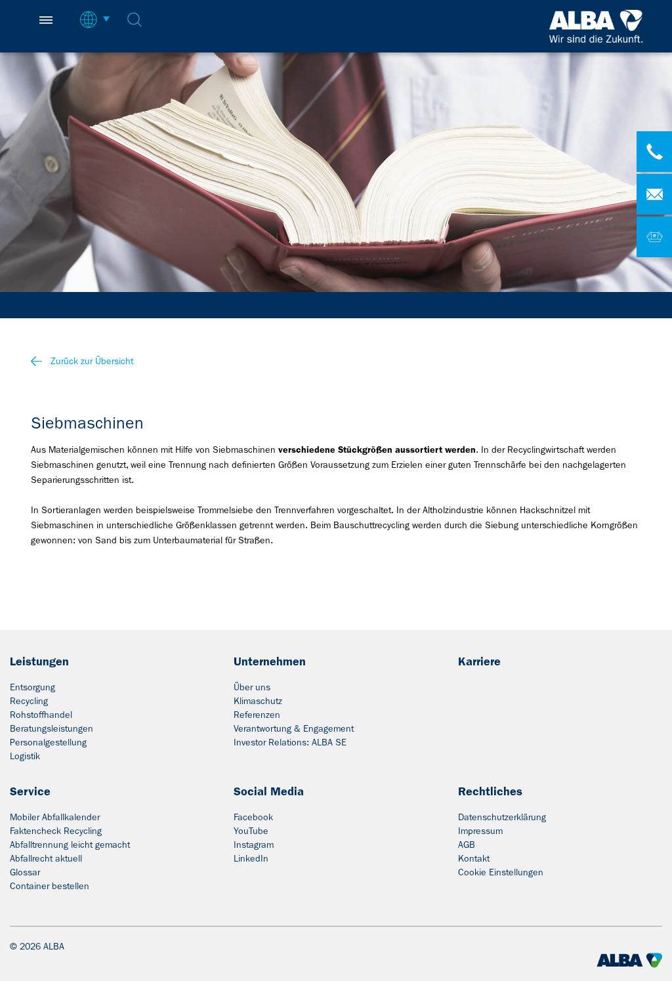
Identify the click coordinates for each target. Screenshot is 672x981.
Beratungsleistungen (51, 728)
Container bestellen (49, 886)
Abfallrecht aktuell (46, 858)
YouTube (251, 831)
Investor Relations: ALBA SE (290, 742)
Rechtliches (490, 791)
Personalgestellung (48, 742)
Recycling (29, 701)
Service (30, 791)
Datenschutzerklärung (502, 817)
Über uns (252, 687)
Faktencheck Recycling (56, 831)
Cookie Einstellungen (500, 872)
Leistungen (39, 661)
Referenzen (257, 714)
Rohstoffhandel (41, 714)
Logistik (25, 756)
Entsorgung (32, 687)
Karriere (479, 661)
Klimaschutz (258, 701)
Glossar (25, 872)
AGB (466, 844)
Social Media (269, 791)
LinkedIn (251, 858)
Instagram (254, 844)
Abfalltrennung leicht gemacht (70, 844)
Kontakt (474, 858)
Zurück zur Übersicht (92, 361)
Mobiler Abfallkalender (55, 817)
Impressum (480, 831)
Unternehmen (270, 661)
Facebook (253, 817)
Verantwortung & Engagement (294, 728)
